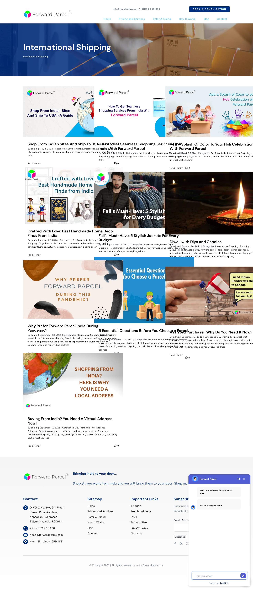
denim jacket (139, 247)
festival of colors (203, 156)
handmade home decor (57, 243)
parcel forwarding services (54, 341)
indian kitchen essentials (235, 249)
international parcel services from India (88, 431)
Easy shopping (106, 156)
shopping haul (45, 345)
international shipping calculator (210, 253)
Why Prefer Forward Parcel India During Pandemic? (63, 328)
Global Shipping (123, 156)
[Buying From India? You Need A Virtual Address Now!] (73, 382)
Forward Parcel (208, 478)
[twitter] (181, 543)
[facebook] (175, 543)
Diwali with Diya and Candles (196, 241)
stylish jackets (137, 251)
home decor (76, 243)
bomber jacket (123, 247)
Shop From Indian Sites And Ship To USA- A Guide (72, 144)
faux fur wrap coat (156, 247)
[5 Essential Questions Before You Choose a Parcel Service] (144, 290)
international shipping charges (67, 152)
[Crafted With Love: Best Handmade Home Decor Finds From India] (73, 195)
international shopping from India (187, 343)
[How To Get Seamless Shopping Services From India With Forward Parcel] (144, 111)
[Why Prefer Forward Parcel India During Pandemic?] (73, 289)
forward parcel (192, 249)
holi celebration (241, 156)
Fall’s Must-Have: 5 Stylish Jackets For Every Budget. (139, 238)
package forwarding (75, 434)
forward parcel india (211, 249)
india (37, 338)
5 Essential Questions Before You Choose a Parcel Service (143, 333)
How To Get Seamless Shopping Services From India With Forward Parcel (140, 146)
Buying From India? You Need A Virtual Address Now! (70, 421)
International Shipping (238, 153)
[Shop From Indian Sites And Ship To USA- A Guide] (73, 111)
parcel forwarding (97, 434)
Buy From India (75, 148)
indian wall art (47, 246)
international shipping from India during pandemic (67, 338)
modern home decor (66, 246)
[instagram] (187, 543)
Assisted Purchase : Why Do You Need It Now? (211, 332)
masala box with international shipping (214, 256)
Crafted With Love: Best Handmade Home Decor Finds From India (71, 233)
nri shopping (153, 343)
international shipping (39, 152)
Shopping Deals (178, 156)
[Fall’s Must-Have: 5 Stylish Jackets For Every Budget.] (144, 200)
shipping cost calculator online (143, 346)
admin (34, 148)
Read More (33, 163)
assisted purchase (196, 340)
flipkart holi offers (222, 156)
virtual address (61, 345)
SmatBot (224, 583)
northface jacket (120, 251)
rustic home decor (87, 246)
